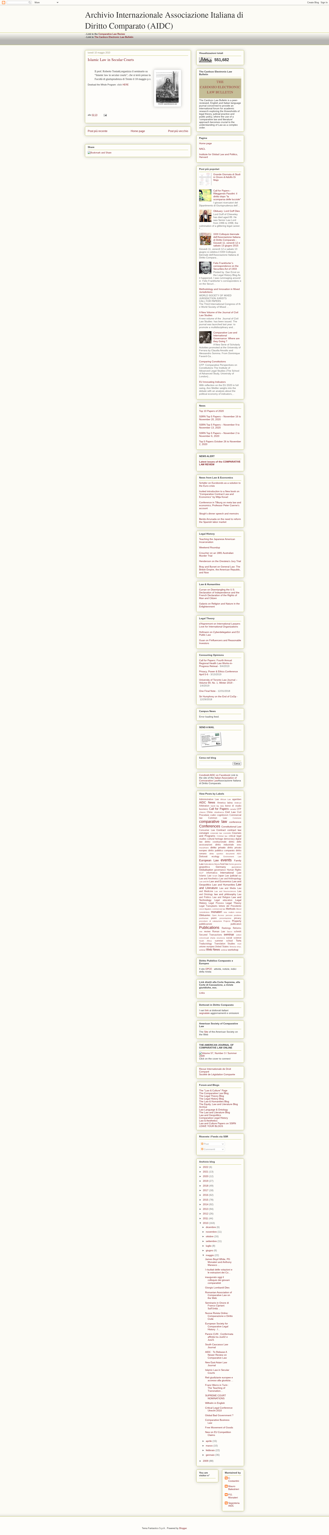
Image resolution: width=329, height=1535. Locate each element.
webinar (224, 950)
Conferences (209, 826)
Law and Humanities (223, 884)
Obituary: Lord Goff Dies (226, 211)
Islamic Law (205, 876)
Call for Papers (219, 808)
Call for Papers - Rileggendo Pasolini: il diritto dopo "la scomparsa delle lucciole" (227, 195)
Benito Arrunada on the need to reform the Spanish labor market (220, 520)
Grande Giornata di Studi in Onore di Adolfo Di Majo (226, 177)
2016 (206, 1195)
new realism (229, 912)
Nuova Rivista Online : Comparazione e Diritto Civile (219, 1316)
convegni (204, 833)
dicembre (211, 1227)
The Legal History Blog (211, 1098)
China (209, 812)
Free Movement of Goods (219, 1427)
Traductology (205, 944)
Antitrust (237, 803)
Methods (230, 908)
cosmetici (227, 833)
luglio (209, 1245)
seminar (229, 934)
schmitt (237, 931)
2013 (206, 1209)
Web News (213, 949)
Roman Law (218, 931)
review (207, 931)
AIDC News (207, 802)
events (226, 860)
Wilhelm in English (215, 1403)
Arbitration (204, 806)
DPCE (208, 969)
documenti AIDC (233, 854)
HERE (126, 84)
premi (214, 918)
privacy (237, 918)
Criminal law (222, 836)
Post (206, 1144)
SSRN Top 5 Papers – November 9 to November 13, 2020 (219, 426)
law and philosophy (225, 894)
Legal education (223, 900)
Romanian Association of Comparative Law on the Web (218, 1295)
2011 (206, 1218)
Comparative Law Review (111, 34)
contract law (234, 830)
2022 (206, 1167)
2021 (206, 1171)
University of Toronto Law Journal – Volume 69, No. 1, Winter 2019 (218, 681)
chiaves (202, 812)
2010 (206, 1223)
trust (239, 944)
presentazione (225, 918)
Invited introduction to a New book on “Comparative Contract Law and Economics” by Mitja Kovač (219, 494)
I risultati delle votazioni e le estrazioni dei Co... (218, 1271)
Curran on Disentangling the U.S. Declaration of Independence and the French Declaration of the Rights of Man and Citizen (219, 594)
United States (222, 946)
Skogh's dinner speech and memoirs (219, 513)
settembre (211, 1241)
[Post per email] (104, 115)
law (240, 876)
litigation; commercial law (215, 909)
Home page (138, 131)
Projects (226, 921)
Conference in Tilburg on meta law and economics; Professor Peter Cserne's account (220, 505)
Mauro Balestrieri (233, 1487)
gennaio (210, 1454)
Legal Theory (233, 903)
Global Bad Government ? (219, 1415)
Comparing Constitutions (212, 361)
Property (236, 921)
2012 (206, 1213)
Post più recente (97, 131)
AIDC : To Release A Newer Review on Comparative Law (216, 1355)
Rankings (226, 928)
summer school (224, 941)
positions (237, 915)
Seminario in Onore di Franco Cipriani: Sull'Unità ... (217, 1305)
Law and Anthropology (230, 878)
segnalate (204, 1013)
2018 (206, 1185)
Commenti (209, 1149)
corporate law (216, 833)
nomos (238, 912)
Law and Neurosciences (225, 891)
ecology (215, 856)
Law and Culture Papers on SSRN (217, 1123)
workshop (233, 949)
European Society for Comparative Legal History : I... (216, 1326)
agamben (236, 799)
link (207, 1010)
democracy (229, 839)
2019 (206, 1181)
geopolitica (204, 867)
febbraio (210, 1450)
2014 (206, 1204)
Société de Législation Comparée (217, 1074)
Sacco (229, 932)
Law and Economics (220, 881)
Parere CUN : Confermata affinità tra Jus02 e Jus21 (219, 1337)
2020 (206, 1176)
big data (220, 806)
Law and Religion (221, 897)
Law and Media (227, 888)
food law (224, 864)
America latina (225, 803)
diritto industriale (224, 845)
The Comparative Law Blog (214, 1093)
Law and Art (204, 882)
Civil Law (230, 812)
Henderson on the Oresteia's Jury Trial (220, 561)
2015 (206, 1199)
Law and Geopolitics (210, 1115)
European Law (209, 860)
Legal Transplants (208, 906)
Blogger (183, 1528)
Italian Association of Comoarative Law (218, 779)
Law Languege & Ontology (213, 1109)
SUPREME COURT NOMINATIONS (215, 1397)
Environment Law (232, 857)
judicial (233, 875)
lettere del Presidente (230, 906)
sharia (212, 938)
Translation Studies (224, 944)
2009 (206, 1460)
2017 (206, 1190)
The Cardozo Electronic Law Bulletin (113, 37)
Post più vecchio (178, 131)
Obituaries (204, 915)
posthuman (203, 918)
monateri (216, 912)
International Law (230, 872)
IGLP (201, 873)
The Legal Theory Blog (211, 1096)
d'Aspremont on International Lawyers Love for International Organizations (219, 625)
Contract (221, 830)
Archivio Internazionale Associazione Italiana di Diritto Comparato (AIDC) (164, 20)
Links (202, 992)
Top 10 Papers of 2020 (211, 411)
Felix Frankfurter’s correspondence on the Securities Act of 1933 (226, 266)
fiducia (217, 864)
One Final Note (207, 691)
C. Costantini (233, 1479)
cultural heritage (215, 839)
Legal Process (216, 903)
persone (229, 915)
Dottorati (203, 856)
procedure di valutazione (210, 921)
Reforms (237, 928)
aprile (209, 1441)
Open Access (218, 915)
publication (236, 924)
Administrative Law (209, 799)
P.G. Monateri (233, 1496)
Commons (237, 818)
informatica (211, 873)
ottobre (210, 1236)
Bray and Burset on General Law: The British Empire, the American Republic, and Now (220, 569)
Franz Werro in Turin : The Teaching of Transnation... (217, 1388)
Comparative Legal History (213, 1117)
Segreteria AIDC (234, 1504)
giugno (210, 1250)
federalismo (209, 864)
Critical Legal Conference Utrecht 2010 (219, 1409)
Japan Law (223, 876)
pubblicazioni (205, 924)
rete (200, 932)
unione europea (206, 946)
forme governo (235, 864)
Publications (209, 927)
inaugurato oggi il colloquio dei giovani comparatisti (217, 1280)
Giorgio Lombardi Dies (217, 1287)
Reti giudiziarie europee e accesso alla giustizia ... (219, 1379)
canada (233, 809)
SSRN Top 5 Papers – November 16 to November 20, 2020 (220, 418)
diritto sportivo (216, 854)
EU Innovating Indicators (212, 381)
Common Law (217, 818)
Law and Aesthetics (209, 878)
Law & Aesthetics (208, 1120)
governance (220, 870)
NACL (202, 148)
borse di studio (233, 806)
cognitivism (222, 815)
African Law (225, 799)
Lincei (201, 909)
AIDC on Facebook (220, 775)
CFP (239, 809)
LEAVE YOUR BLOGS (211, 1126)
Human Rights (234, 870)
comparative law (213, 821)
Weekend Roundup (209, 547)
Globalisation (206, 869)
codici (213, 815)
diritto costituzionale (215, 842)
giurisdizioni (236, 867)
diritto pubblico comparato (221, 850)
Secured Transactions (210, 935)
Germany (221, 866)
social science (233, 938)
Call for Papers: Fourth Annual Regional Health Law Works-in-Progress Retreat (216, 663)
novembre (211, 1231)
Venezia (232, 947)
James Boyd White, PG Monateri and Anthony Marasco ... (218, 1262)
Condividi (204, 775)
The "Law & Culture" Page (213, 1090)
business (203, 809)
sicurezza (221, 938)
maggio (210, 1255)
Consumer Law (207, 830)
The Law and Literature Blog (214, 1112)
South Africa (205, 941)
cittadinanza (219, 812)
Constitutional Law (231, 826)
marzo (209, 1445)
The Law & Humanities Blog (214, 1101)
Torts (238, 940)
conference (235, 822)
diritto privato (218, 847)
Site (206, 1031)
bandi (213, 806)
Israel (214, 876)
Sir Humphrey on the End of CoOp (217, 696)
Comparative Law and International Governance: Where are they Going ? (226, 336)
